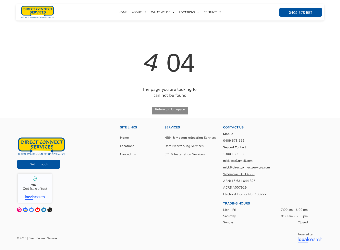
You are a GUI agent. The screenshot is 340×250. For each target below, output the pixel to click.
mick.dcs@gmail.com (238, 161)
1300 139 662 (233, 154)
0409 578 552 (233, 140)
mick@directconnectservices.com (246, 167)
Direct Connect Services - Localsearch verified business (35, 188)
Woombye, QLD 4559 (239, 174)
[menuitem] (122, 12)
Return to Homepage (170, 109)
